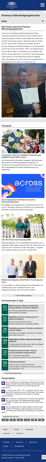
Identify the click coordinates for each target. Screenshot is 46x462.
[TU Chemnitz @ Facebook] (5, 420)
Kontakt (16, 429)
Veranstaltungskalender (13, 373)
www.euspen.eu (18, 62)
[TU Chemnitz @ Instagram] (12, 420)
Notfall (5, 429)
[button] (40, 5)
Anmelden (6, 442)
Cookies (5, 446)
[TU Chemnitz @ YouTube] (41, 420)
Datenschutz (33, 442)
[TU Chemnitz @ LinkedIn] (20, 420)
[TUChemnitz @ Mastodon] (34, 420)
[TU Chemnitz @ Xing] (27, 420)
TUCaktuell (6, 126)
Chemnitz (19, 433)
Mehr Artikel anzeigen (24, 295)
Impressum (19, 442)
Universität (6, 433)
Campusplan (29, 429)
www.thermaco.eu (29, 62)
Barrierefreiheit (19, 446)
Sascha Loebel (7, 458)
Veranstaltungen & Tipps (12, 301)
